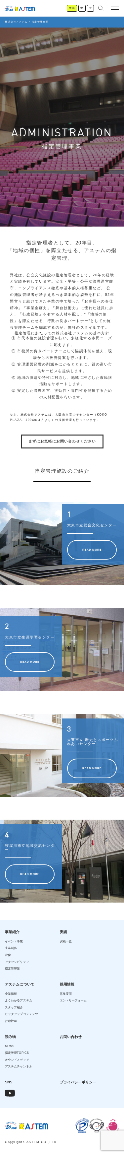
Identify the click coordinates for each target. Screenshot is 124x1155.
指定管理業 (12, 968)
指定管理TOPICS (17, 1052)
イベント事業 (14, 941)
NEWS (9, 1046)
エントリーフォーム (73, 1000)
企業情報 (11, 993)
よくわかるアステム (18, 1000)
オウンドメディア (17, 1059)
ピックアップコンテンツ (21, 1014)
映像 (8, 955)
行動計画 (11, 1021)
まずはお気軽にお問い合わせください (62, 441)
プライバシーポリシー (78, 1082)
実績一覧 (66, 941)
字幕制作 (11, 948)
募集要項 (66, 993)
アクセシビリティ (17, 962)
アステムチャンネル (18, 1066)
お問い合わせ (71, 1037)
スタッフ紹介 (14, 1007)
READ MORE (92, 549)
